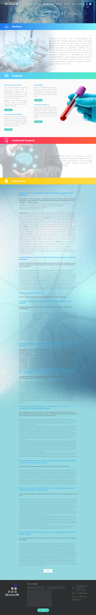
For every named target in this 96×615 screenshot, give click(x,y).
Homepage (28, 4)
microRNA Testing (48, 4)
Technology (37, 4)
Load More (48, 571)
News (73, 4)
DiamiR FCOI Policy (76, 599)
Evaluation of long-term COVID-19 (30, 293)
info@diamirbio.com (84, 593)
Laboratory (59, 4)
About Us (67, 4)
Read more (8, 109)
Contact (80, 4)
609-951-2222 (83, 596)
